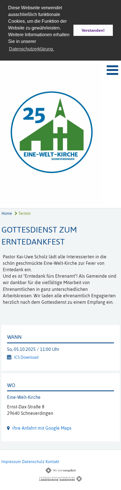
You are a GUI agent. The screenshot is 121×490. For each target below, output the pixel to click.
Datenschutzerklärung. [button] (31, 49)
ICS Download (26, 357)
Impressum (11, 461)
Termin (24, 213)
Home (6, 213)
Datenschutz (33, 461)
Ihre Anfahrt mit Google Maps (41, 428)
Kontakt (52, 461)
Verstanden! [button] (93, 30)
